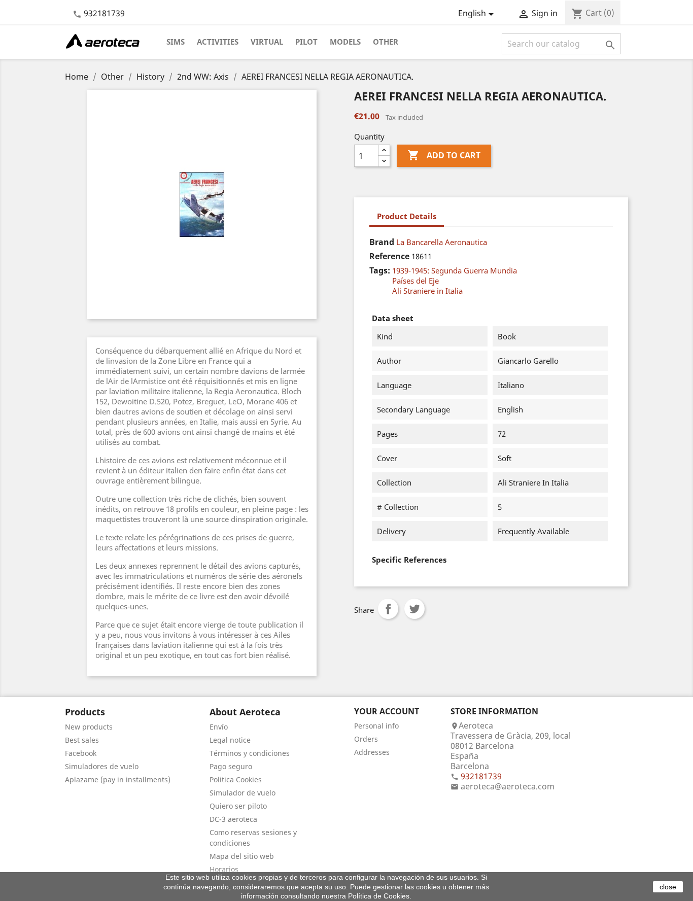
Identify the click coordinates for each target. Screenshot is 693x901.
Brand (381, 242)
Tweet (414, 609)
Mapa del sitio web (242, 856)
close (668, 887)
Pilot (306, 42)
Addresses (372, 752)
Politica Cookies (236, 779)
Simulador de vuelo (242, 793)
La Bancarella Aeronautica (441, 242)
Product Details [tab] (406, 216)
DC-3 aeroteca (233, 819)
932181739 (104, 13)
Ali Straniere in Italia (427, 291)
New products (89, 727)
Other (385, 42)
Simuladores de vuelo (101, 766)
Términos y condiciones (250, 753)
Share (388, 609)
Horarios (224, 869)
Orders (366, 739)
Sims (175, 42)
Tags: (379, 270)
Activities (217, 42)
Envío (219, 727)
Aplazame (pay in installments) (117, 779)
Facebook (80, 753)
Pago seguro (231, 766)
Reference (389, 256)
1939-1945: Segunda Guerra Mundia (454, 270)
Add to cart (443, 155)
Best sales (82, 740)
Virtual (267, 42)
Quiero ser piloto (238, 806)
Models (345, 42)
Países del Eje (415, 280)
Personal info (376, 726)
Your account (386, 711)
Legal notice (230, 740)
